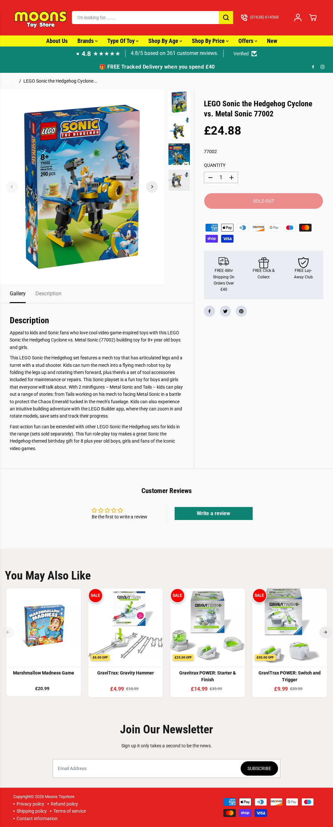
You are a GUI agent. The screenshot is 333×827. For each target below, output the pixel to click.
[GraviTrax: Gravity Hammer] (125, 625)
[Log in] (298, 17)
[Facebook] (313, 67)
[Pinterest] (241, 311)
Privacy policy (30, 804)
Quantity (214, 165)
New (272, 40)
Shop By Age (164, 40)
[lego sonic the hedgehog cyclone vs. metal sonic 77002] (82, 186)
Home (11, 81)
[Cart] (313, 17)
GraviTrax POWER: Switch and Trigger (290, 676)
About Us (57, 40)
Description (48, 293)
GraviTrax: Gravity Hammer (125, 672)
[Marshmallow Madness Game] (43, 625)
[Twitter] (225, 311)
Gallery (18, 293)
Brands (86, 40)
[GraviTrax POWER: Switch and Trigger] (289, 625)
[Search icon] (226, 17)
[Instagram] (322, 67)
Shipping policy (32, 811)
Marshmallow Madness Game (43, 672)
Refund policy (64, 804)
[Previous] (12, 186)
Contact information (37, 818)
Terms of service (69, 811)
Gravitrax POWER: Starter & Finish (207, 676)
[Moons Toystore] (41, 17)
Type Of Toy (121, 40)
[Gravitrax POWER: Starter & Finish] (207, 625)
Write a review (213, 513)
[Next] (151, 186)
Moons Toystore (59, 796)
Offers (246, 40)
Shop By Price (209, 40)
